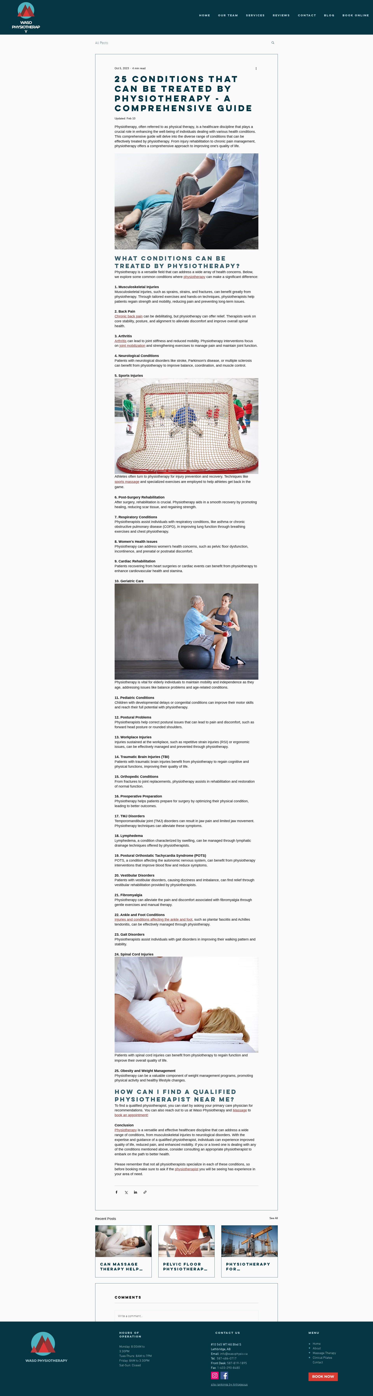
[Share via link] (145, 1192)
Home (317, 1344)
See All (273, 1218)
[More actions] (256, 68)
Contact (318, 1363)
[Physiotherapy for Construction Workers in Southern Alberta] (249, 1241)
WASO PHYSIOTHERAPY (46, 1361)
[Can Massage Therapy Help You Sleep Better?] (123, 1241)
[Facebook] (224, 1375)
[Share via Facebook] (116, 1192)
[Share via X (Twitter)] (126, 1192)
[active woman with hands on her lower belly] (187, 1241)
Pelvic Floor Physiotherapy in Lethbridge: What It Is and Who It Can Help (185, 1266)
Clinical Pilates (322, 1358)
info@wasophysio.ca (234, 1354)
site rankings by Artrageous (229, 1385)
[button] (273, 42)
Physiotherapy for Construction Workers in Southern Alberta (248, 1266)
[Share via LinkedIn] (135, 1192)
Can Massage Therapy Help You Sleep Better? (119, 1266)
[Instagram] (215, 1375)
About (317, 1349)
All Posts (101, 42)
